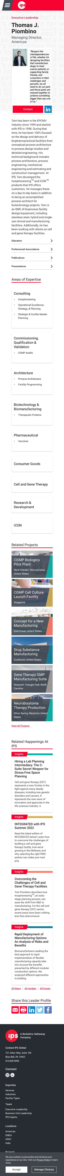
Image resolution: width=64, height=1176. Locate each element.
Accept (16, 1169)
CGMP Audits (25, 353)
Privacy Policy (43, 1160)
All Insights (30, 988)
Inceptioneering (26, 299)
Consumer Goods (27, 463)
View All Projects (20, 726)
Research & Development (24, 505)
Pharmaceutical (26, 435)
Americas (10, 1131)
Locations (10, 1126)
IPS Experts (11, 1117)
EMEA (8, 1135)
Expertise (10, 1085)
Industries (10, 1094)
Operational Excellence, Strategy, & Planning (31, 307)
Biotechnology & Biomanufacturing (27, 407)
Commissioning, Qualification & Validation (26, 342)
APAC (8, 1139)
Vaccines (23, 441)
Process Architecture (29, 379)
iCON (18, 525)
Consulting (22, 293)
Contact (28, 109)
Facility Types (12, 1098)
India (7, 1143)
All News (16, 988)
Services (9, 1090)
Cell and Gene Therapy (31, 484)
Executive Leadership (24, 18)
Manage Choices (44, 1169)
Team (8, 1104)
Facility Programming (30, 384)
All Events (45, 988)
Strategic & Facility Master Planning (32, 316)
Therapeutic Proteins (29, 415)
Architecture (23, 373)
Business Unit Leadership (18, 1113)
